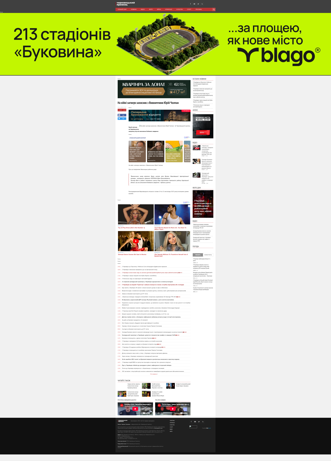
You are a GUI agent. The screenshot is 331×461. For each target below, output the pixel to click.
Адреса (119, 434)
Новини (133, 9)
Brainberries (121, 225)
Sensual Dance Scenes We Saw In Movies (132, 254)
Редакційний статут (122, 444)
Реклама (199, 9)
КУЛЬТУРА (172, 425)
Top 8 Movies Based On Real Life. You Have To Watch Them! (170, 228)
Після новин (160, 400)
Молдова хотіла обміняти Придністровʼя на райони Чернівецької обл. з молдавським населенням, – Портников (202, 274)
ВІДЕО (171, 429)
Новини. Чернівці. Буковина (124, 424)
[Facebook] (190, 4)
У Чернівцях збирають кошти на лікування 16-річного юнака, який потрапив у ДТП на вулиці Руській (201, 266)
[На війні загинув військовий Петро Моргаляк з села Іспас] (146, 386)
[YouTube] (194, 4)
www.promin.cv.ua (158, 428)
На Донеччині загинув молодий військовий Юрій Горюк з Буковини (133, 394)
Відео (143, 9)
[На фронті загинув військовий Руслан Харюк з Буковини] (170, 386)
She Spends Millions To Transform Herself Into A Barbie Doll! (171, 255)
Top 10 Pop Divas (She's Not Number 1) (131, 228)
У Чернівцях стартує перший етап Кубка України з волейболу (202, 101)
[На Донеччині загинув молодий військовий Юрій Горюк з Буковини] (122, 394)
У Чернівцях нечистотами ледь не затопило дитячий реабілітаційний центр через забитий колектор (203, 95)
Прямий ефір (122, 9)
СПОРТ (171, 427)
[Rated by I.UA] (193, 428)
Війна (159, 9)
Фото (151, 9)
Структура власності (122, 441)
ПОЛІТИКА (172, 420)
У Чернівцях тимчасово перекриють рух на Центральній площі (202, 89)
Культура (179, 9)
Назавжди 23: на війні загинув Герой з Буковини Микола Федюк (158, 394)
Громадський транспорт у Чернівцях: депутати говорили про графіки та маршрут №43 (202, 239)
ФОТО (171, 431)
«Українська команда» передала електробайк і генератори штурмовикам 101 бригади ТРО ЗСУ (202, 226)
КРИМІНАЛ (172, 423)
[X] (198, 4)
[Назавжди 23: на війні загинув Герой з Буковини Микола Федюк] (146, 394)
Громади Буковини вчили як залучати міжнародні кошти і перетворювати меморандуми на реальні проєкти (202, 232)
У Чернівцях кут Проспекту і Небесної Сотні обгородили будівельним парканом (202, 83)
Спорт (189, 9)
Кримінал (168, 9)
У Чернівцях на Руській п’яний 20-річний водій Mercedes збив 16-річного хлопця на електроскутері (203, 281)
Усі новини (153, 374)
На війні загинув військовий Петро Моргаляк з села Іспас (157, 386)
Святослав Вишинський (123, 446)
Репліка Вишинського (127, 400)
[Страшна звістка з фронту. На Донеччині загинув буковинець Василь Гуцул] (122, 386)
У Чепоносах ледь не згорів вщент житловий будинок (201, 106)
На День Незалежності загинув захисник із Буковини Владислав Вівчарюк (203, 288)
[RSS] (202, 4)
